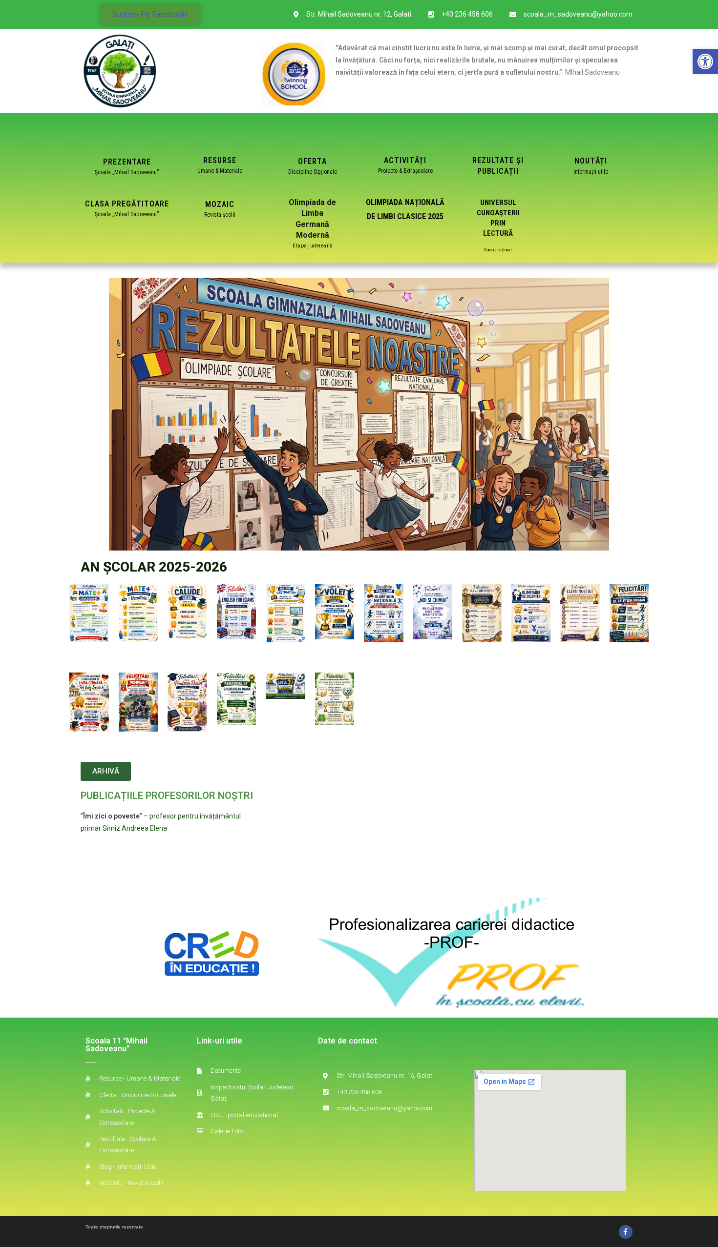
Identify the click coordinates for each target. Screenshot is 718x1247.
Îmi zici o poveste (111, 816)
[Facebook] (626, 1232)
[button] (705, 61)
